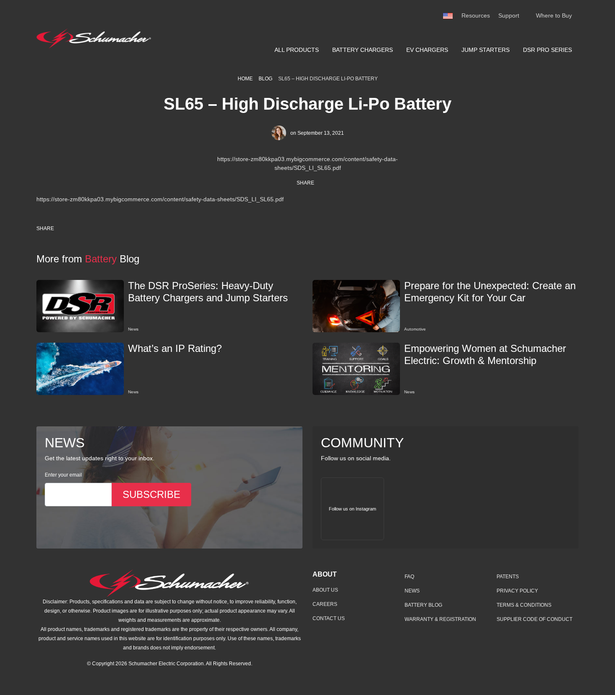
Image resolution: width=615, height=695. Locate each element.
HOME (245, 79)
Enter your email (63, 475)
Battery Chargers (362, 49)
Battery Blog (423, 605)
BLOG (265, 79)
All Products (296, 49)
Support (508, 15)
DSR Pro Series (547, 49)
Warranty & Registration (440, 619)
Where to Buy (554, 15)
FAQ (409, 577)
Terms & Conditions (524, 605)
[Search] (527, 16)
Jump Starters (485, 49)
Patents (508, 577)
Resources (475, 15)
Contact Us (329, 618)
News (412, 591)
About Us (325, 590)
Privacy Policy (517, 591)
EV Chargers (427, 49)
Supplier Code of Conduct (534, 619)
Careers (325, 604)
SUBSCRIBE (151, 494)
